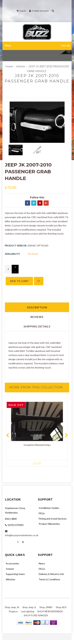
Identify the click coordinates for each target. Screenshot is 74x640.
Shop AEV (61, 607)
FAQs (42, 513)
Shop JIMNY (46, 607)
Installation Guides (49, 507)
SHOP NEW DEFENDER (50, 611)
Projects (13, 611)
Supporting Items (15, 574)
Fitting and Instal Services (53, 518)
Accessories (12, 563)
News (42, 563)
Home (9, 66)
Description (37, 307)
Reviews (37, 316)
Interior (20, 66)
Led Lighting (27, 611)
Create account (40, 10)
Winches (10, 579)
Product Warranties (49, 523)
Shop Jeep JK (12, 607)
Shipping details (37, 326)
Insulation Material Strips (37, 444)
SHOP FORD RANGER (36, 615)
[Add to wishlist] (38, 281)
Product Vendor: (16, 245)
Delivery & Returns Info (51, 574)
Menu (8, 45)
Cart (65, 45)
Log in (23, 10)
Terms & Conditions (49, 579)
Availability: (12, 254)
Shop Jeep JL (29, 607)
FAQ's (42, 568)
